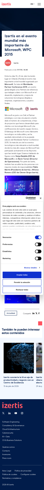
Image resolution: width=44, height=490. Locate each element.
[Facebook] (38, 313)
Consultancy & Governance (13, 425)
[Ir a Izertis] (6, 4)
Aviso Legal (6, 471)
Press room (6, 458)
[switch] (38, 244)
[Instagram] (22, 413)
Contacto (6, 451)
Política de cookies (9, 474)
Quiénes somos (8, 447)
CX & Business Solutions (12, 440)
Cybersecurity (7, 433)
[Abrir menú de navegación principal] (39, 4)
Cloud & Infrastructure (11, 429)
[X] (36, 313)
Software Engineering (10, 422)
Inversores (6, 454)
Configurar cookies (28, 474)
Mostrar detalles (30, 268)
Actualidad (11, 313)
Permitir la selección (22, 282)
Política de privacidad (23, 471)
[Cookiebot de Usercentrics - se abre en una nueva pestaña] (27, 198)
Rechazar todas (22, 290)
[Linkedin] (9, 413)
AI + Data (6, 436)
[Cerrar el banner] (40, 198)
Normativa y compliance (11, 478)
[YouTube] (16, 413)
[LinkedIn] (33, 313)
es (32, 4)
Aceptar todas (22, 275)
